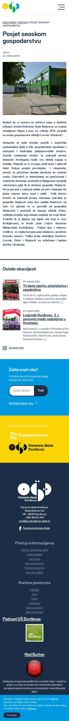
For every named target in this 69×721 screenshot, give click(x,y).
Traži (41, 390)
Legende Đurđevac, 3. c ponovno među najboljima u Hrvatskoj (44, 319)
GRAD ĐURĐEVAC (35, 612)
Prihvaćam (12, 715)
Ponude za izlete (34, 568)
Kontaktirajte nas (21, 403)
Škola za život (34, 608)
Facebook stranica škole (36, 528)
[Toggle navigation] (61, 7)
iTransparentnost (33, 435)
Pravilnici (34, 604)
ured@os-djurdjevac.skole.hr (34, 521)
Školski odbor (34, 573)
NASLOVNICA (9, 23)
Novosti (23, 23)
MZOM (34, 599)
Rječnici (34, 590)
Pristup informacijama (34, 550)
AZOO (35, 595)
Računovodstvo (34, 564)
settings (31, 708)
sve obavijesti (16, 348)
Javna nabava (34, 555)
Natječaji (34, 559)
